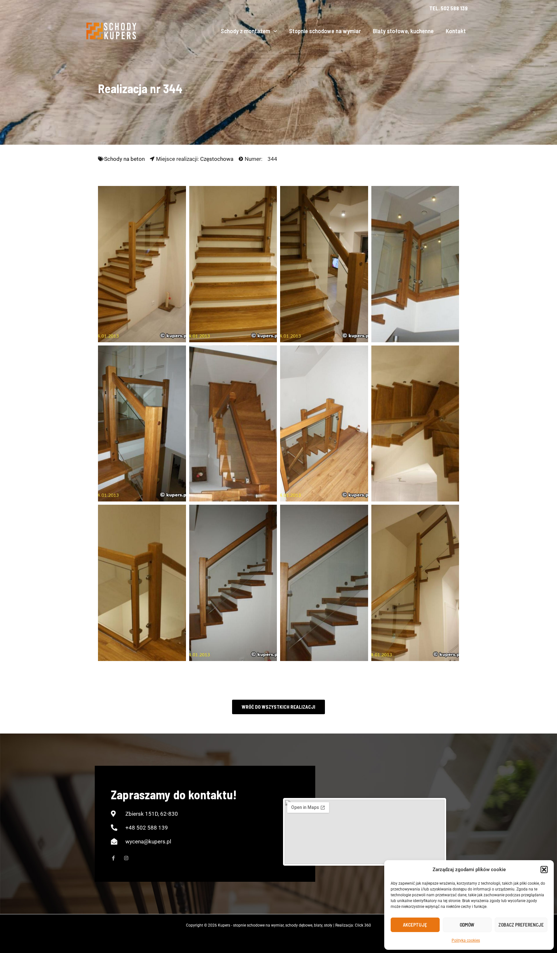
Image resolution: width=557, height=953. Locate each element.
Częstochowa (216, 159)
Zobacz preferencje (521, 925)
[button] (544, 869)
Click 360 (363, 925)
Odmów (467, 925)
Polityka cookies (466, 940)
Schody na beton (124, 159)
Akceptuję (415, 925)
